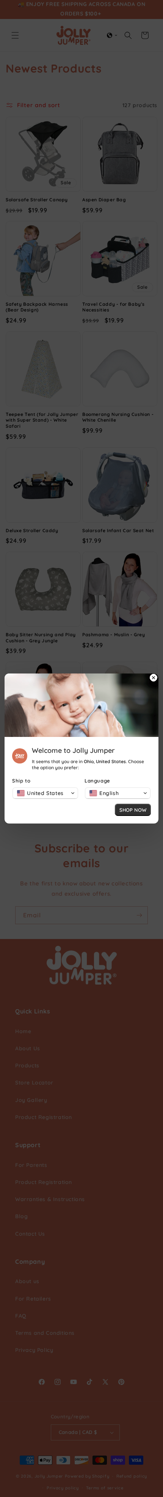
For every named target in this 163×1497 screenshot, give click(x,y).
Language (97, 781)
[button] (45, 793)
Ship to (21, 781)
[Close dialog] (153, 678)
